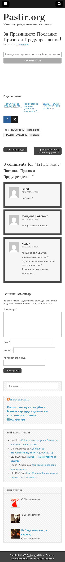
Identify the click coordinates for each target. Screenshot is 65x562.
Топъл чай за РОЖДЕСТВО (12, 104)
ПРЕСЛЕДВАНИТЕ (19, 399)
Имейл (8, 350)
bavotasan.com (47, 559)
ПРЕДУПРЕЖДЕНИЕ (16, 135)
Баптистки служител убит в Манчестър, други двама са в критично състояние (27, 411)
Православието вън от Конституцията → (48, 151)
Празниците (33, 130)
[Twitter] (14, 119)
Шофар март (16, 419)
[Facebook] (7, 119)
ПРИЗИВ (34, 135)
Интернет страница (14, 357)
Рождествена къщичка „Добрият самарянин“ (31, 107)
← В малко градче (15, 149)
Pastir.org (24, 17)
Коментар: (10, 309)
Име (6, 342)
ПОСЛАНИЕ (17, 130)
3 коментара (22, 44)
